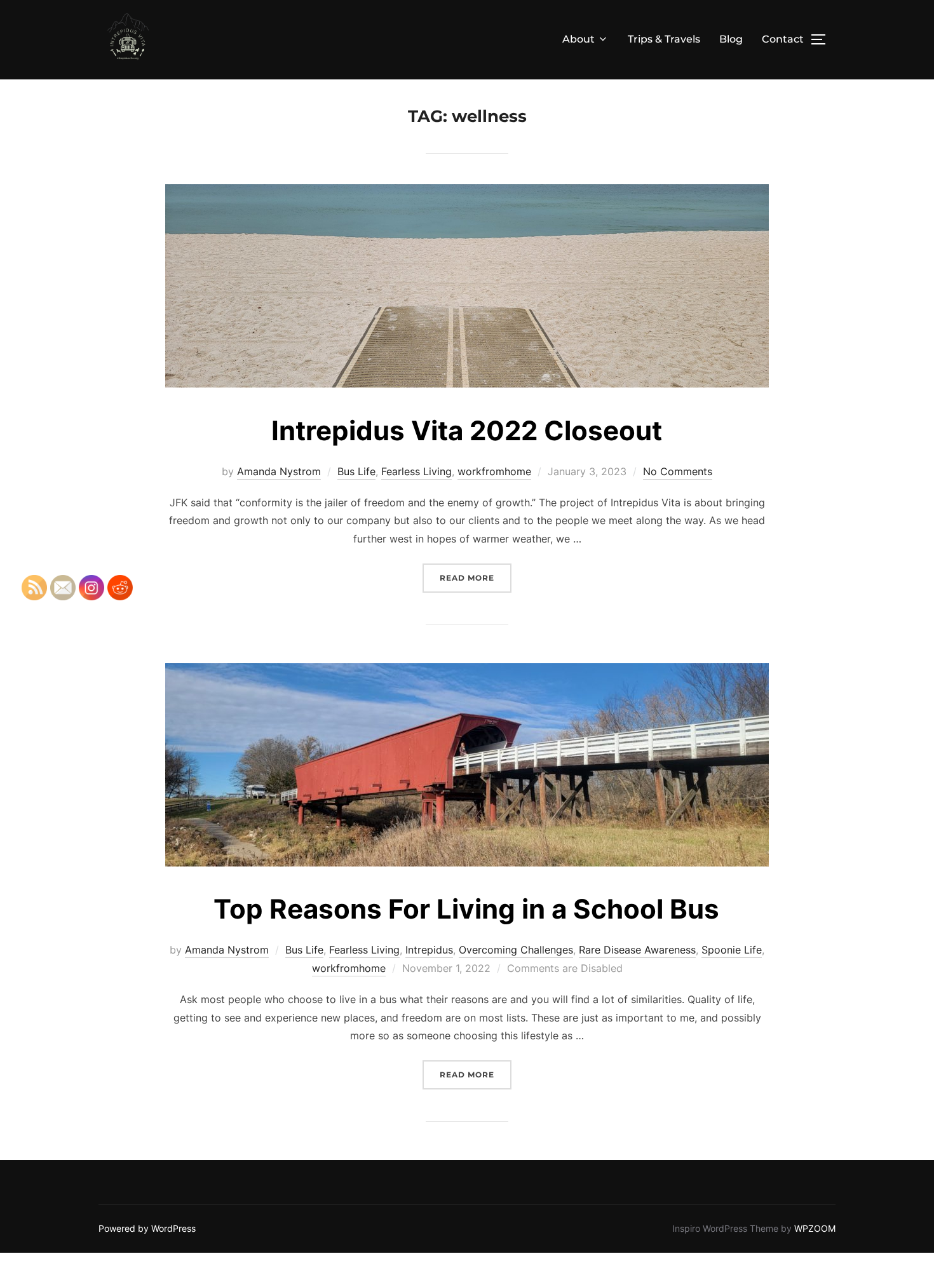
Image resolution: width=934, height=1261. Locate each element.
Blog (731, 39)
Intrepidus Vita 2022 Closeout (466, 430)
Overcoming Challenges (516, 949)
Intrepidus (429, 949)
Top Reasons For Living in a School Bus (466, 909)
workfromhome (494, 471)
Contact (783, 39)
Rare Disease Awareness (637, 949)
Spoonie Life (731, 949)
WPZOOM (815, 1228)
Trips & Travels (664, 39)
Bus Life (356, 471)
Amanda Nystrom (279, 471)
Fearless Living (416, 471)
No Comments (677, 471)
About (578, 39)
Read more (475, 577)
